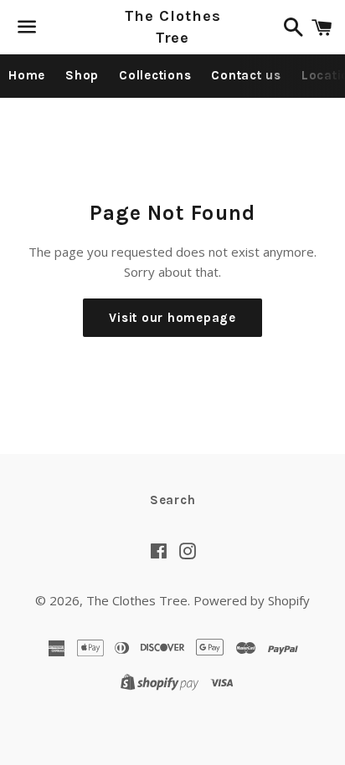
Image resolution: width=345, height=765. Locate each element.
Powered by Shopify (251, 600)
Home (26, 75)
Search (173, 499)
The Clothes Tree (173, 26)
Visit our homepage (172, 317)
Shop (82, 75)
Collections (155, 75)
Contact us (246, 75)
